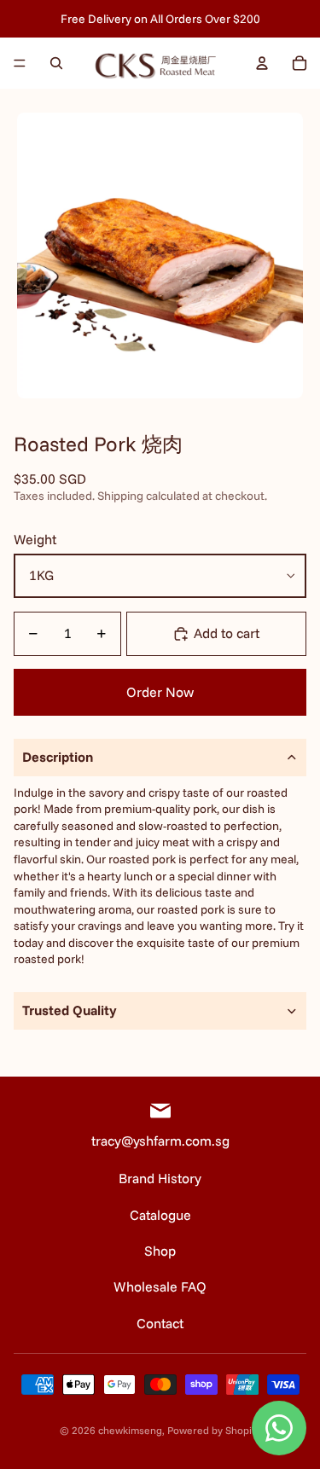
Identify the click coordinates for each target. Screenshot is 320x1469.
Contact (160, 1323)
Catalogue (160, 1214)
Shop (160, 1250)
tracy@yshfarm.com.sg (160, 1140)
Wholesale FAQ (160, 1286)
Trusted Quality (69, 1010)
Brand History (160, 1178)
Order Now (160, 691)
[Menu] (19, 63)
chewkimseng (130, 1430)
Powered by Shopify (213, 1430)
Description (57, 756)
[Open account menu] (262, 63)
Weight (35, 539)
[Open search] (56, 63)
